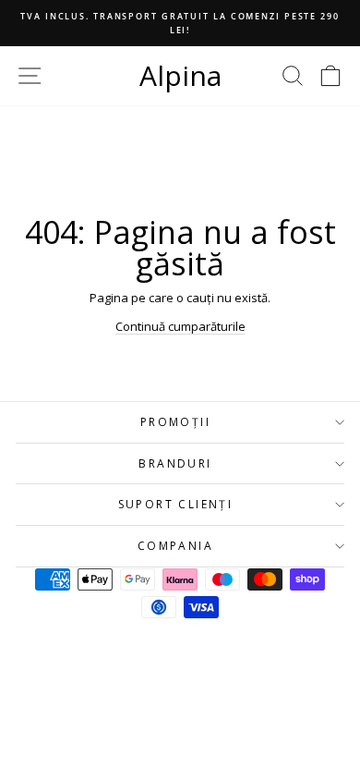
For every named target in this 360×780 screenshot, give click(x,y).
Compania (175, 546)
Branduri (174, 463)
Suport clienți (176, 504)
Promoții (175, 422)
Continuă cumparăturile (180, 326)
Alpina (180, 75)
